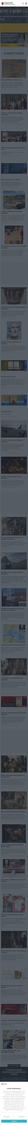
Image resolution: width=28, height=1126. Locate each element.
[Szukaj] (23, 3)
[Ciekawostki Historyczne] (9, 3)
